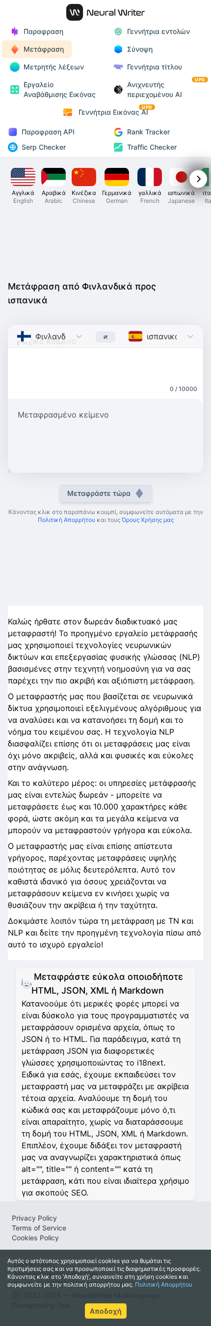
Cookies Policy (35, 1237)
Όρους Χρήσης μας (148, 519)
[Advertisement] (105, 245)
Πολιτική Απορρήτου (163, 1284)
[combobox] (18, 336)
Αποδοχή (106, 1311)
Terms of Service (39, 1228)
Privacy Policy (34, 1218)
